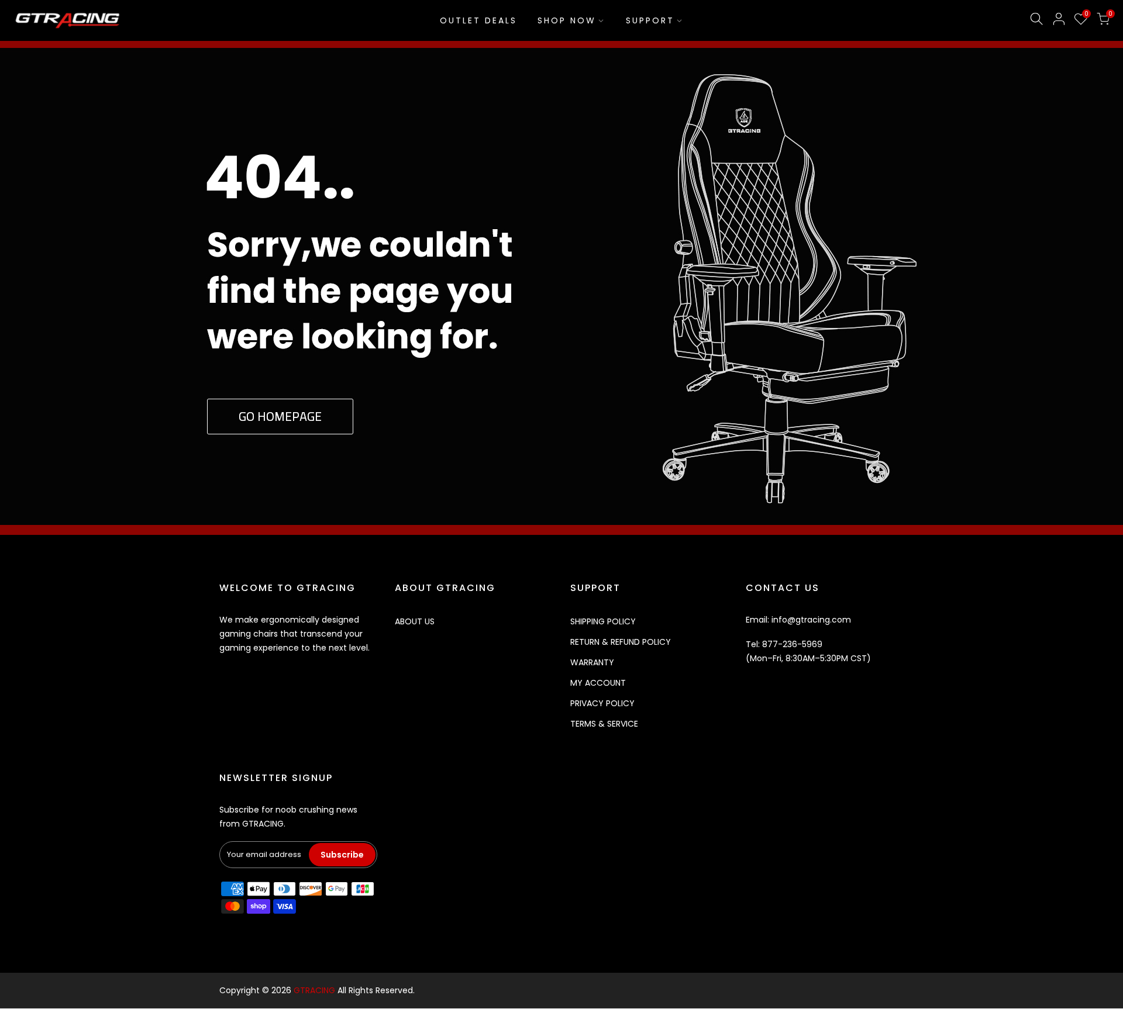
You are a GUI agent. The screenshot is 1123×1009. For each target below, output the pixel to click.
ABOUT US (415, 621)
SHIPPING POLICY (603, 621)
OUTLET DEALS (478, 20)
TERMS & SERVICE (604, 724)
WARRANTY (592, 662)
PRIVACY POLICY (602, 703)
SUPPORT (650, 20)
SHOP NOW (567, 20)
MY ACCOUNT (598, 683)
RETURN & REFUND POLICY (620, 642)
